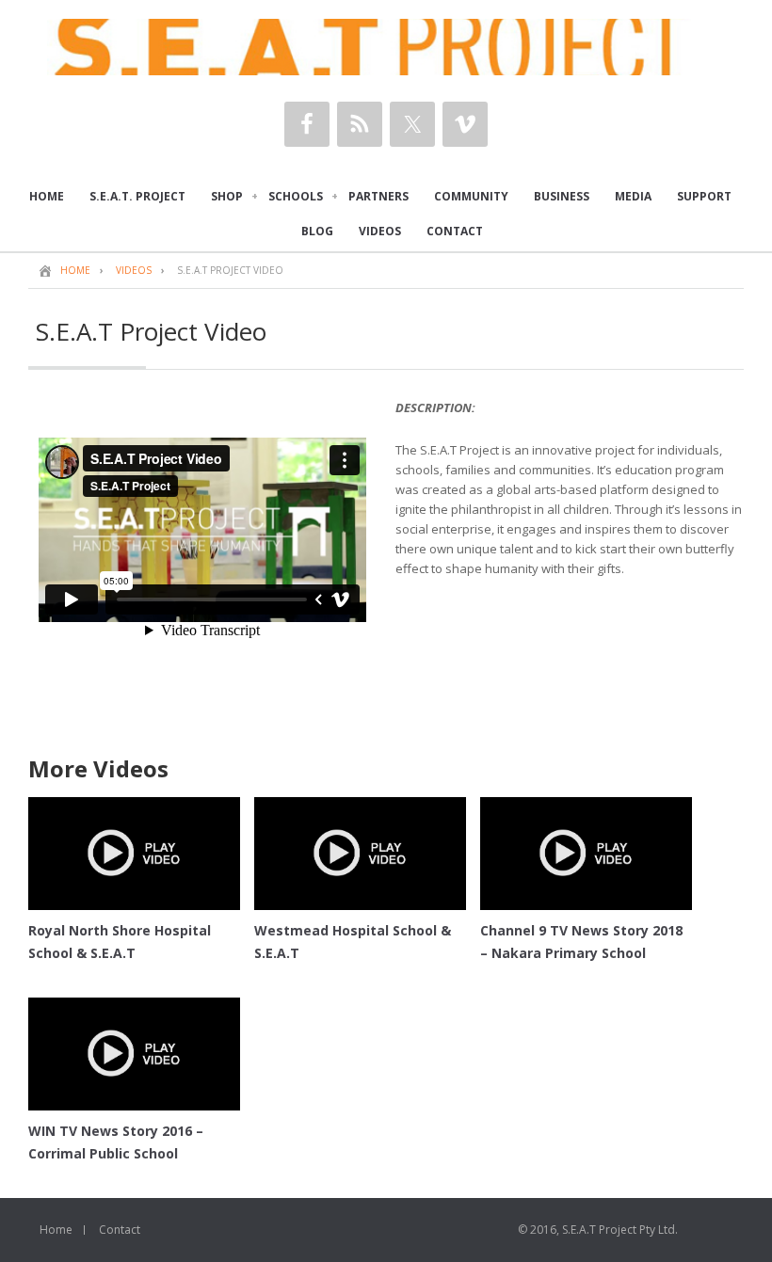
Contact (119, 1230)
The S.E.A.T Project (386, 47)
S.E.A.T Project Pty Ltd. (620, 1230)
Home (56, 1230)
